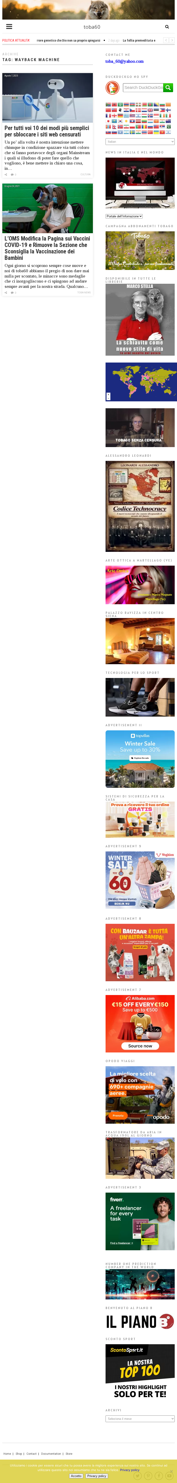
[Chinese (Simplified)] (109, 109)
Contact (32, 1453)
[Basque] (139, 104)
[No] (171, 1471)
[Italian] (168, 115)
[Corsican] (121, 109)
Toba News (84, 292)
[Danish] (139, 109)
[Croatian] (127, 109)
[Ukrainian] (156, 131)
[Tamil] (139, 131)
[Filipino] (162, 109)
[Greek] (127, 115)
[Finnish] (168, 109)
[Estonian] (156, 109)
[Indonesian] (156, 115)
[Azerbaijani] (133, 104)
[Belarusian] (145, 104)
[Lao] (133, 120)
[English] (150, 109)
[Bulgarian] (162, 104)
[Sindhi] (168, 126)
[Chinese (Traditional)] (115, 109)
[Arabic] (121, 104)
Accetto (76, 1476)
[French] (109, 115)
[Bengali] (150, 104)
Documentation (51, 1453)
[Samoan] (156, 126)
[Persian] (127, 126)
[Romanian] (145, 126)
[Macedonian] (156, 120)
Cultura (85, 174)
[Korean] (121, 120)
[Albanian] (115, 104)
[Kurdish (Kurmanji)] (127, 120)
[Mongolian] (109, 126)
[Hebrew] (139, 115)
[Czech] (133, 109)
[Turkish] (150, 131)
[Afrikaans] (109, 104)
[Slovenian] (115, 131)
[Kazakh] (115, 120)
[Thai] (145, 131)
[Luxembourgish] (150, 120)
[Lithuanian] (145, 120)
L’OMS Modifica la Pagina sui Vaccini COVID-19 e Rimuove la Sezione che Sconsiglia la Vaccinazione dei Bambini (47, 248)
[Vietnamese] (162, 131)
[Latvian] (139, 120)
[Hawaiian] (133, 115)
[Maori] (168, 120)
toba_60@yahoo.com (125, 61)
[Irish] (162, 115)
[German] (121, 115)
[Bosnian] (156, 104)
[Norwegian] (121, 126)
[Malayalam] (162, 120)
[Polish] (133, 126)
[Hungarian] (145, 115)
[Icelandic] (150, 115)
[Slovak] (109, 131)
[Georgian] (115, 115)
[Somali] (121, 131)
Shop (19, 1453)
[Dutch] (145, 109)
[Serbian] (162, 126)
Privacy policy (129, 1470)
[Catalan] (168, 104)
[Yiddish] (168, 131)
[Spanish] (127, 131)
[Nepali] (115, 126)
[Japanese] (109, 120)
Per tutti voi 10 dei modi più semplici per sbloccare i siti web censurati (47, 131)
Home (7, 1453)
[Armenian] (127, 104)
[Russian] (150, 126)
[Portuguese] (139, 126)
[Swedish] (133, 131)
